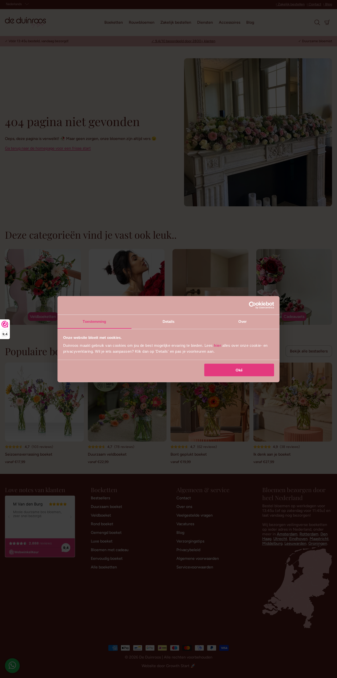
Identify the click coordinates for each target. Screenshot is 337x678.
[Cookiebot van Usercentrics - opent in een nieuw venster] (252, 305)
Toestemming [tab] (94, 321)
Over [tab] (242, 321)
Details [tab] (169, 321)
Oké (239, 370)
